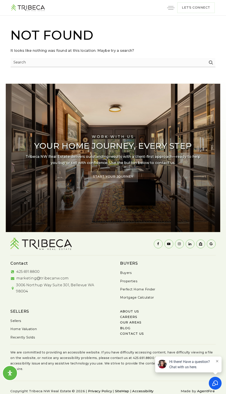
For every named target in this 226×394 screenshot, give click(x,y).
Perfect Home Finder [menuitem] (137, 289)
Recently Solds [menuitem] (22, 337)
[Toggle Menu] (170, 7)
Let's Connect (196, 7)
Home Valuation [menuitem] (23, 329)
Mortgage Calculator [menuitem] (137, 297)
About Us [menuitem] (129, 311)
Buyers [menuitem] (126, 273)
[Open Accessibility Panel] (10, 373)
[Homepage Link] (28, 7)
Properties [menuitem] (128, 281)
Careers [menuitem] (128, 317)
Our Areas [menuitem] (130, 322)
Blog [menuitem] (125, 328)
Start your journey (113, 176)
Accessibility (142, 391)
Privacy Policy (100, 391)
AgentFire (206, 391)
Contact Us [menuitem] (132, 334)
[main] (113, 47)
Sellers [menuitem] (15, 321)
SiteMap (122, 391)
